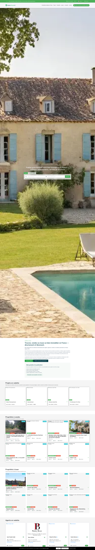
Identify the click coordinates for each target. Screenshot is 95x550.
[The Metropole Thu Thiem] (79, 394)
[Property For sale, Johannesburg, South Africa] (79, 501)
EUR (75, 1)
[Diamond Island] (37, 394)
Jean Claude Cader (11, 537)
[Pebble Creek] (79, 449)
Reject (58, 548)
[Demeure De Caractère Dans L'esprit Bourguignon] (79, 427)
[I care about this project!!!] (24, 402)
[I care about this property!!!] (24, 435)
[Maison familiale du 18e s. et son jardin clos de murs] (15, 449)
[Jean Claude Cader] (23, 537)
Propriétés (58, 5)
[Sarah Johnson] (87, 537)
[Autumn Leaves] (58, 449)
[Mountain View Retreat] (58, 501)
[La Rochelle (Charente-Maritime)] (37, 427)
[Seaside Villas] (37, 501)
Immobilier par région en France (47, 5)
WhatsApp (10, 542)
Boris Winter (31, 537)
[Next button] (6, 1)
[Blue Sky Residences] (79, 479)
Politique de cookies (45, 548)
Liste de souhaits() (70, 1)
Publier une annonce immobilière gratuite (82, 5)
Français (80, 1)
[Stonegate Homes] (58, 479)
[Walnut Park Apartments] (15, 394)
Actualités (66, 5)
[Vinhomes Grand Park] (58, 394)
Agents (62, 5)
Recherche (67, 176)
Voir (22, 545)
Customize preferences (65, 548)
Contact (70, 5)
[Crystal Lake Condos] (37, 479)
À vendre (30, 173)
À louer (34, 173)
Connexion (86, 1)
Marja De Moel (52, 537)
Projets (54, 5)
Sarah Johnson (74, 537)
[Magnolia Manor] (15, 501)
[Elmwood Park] (37, 449)
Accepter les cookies (72, 548)
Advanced (26, 178)
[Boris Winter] (45, 537)
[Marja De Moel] (66, 537)
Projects (25, 173)
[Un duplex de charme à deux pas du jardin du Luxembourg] (15, 479)
